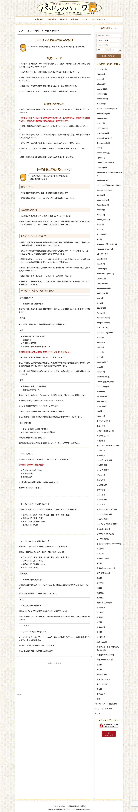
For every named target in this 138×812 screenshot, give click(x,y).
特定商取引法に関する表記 (76, 806)
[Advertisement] (54, 678)
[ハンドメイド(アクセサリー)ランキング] (108, 725)
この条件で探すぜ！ (108, 56)
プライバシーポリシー (60, 806)
